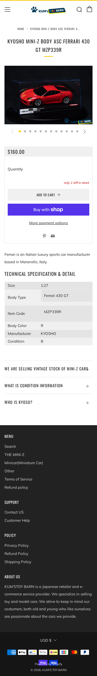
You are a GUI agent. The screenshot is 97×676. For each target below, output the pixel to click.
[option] (48, 95)
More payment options (48, 223)
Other (9, 471)
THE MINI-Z (14, 454)
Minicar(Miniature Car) (23, 462)
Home (20, 29)
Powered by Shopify (48, 664)
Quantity (15, 169)
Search (10, 446)
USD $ (45, 640)
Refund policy (16, 487)
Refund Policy (16, 553)
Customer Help (17, 520)
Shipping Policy (17, 561)
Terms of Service (18, 479)
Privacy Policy (16, 545)
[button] (20, 131)
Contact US (14, 512)
